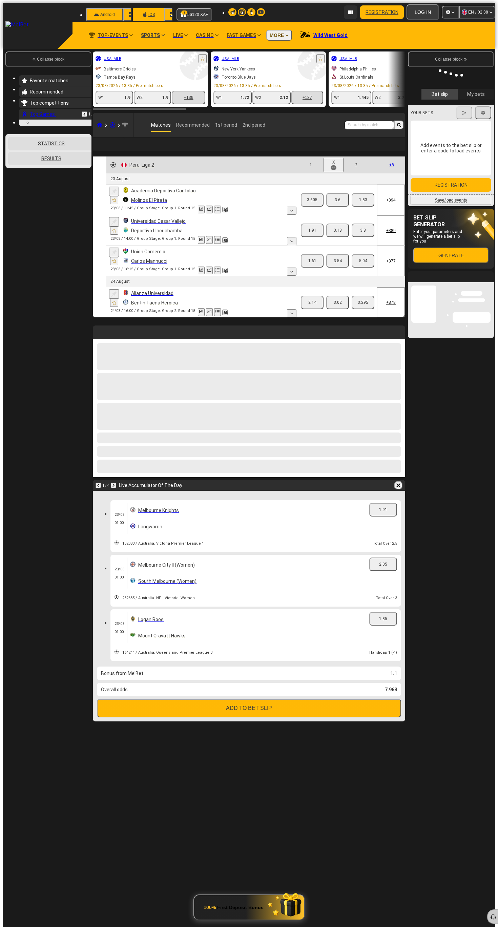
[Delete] (398, 496)
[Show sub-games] (291, 221)
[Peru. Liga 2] (125, 125)
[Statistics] (201, 220)
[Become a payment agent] (350, 12)
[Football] (112, 125)
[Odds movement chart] (209, 220)
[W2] (363, 210)
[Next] (113, 496)
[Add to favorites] (203, 58)
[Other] (363, 149)
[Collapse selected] (77, 210)
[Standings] (217, 220)
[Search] (399, 125)
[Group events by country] (85, 210)
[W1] (312, 210)
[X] (337, 210)
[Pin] (114, 202)
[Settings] (450, 12)
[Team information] (225, 220)
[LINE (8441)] (100, 125)
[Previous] (84, 114)
